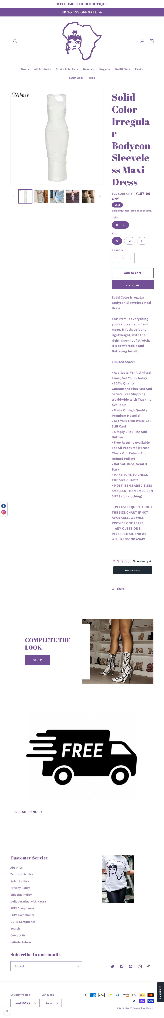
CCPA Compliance (22, 915)
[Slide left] (13, 196)
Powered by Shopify (143, 1008)
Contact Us (18, 935)
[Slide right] (99, 196)
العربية (49, 1003)
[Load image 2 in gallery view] (41, 196)
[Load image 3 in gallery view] (57, 196)
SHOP (37, 660)
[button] (15, 41)
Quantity (117, 250)
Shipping (117, 210)
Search (15, 928)
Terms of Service (21, 874)
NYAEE (128, 1008)
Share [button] (121, 588)
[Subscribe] (77, 966)
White (120, 225)
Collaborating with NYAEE (28, 901)
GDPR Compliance (22, 922)
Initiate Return (20, 942)
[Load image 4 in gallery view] (73, 196)
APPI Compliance (22, 908)
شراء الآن (132, 285)
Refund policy (19, 881)
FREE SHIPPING (25, 812)
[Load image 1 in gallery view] (25, 196)
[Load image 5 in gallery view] (88, 196)
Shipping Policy (21, 894)
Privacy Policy (20, 888)
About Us (16, 867)
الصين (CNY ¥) (23, 1003)
